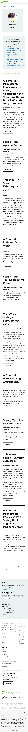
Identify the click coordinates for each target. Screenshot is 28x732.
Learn (12, 623)
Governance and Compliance (9, 661)
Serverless (4, 640)
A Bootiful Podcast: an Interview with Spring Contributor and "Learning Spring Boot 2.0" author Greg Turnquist (13, 92)
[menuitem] (26, 2)
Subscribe (8, 683)
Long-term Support (6, 657)
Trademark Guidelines (15, 700)
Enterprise (4, 654)
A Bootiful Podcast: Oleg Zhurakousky (12, 379)
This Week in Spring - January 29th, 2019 (13, 458)
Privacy (9, 700)
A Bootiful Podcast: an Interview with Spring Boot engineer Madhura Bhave (13, 518)
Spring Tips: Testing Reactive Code (13, 280)
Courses (12, 629)
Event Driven (5, 632)
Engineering (6, 107)
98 (23, 566)
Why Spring (5, 623)
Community (5, 647)
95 (15, 566)
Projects (21, 623)
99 (6, 569)
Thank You (4, 666)
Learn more (5, 589)
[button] (26, 1)
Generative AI (5, 625)
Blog (20, 628)
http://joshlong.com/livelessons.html (16, 65)
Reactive (4, 629)
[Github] (11, 27)
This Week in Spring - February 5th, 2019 (11, 319)
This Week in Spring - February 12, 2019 (11, 184)
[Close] (24, 712)
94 (12, 566)
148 (21, 569)
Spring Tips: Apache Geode (12, 143)
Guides (12, 627)
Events (3, 649)
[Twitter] (14, 27)
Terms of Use (4, 700)
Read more (8, 131)
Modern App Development (8, 663)
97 (21, 566)
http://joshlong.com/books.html (15, 59)
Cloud (3, 634)
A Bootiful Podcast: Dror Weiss (11, 242)
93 (9, 566)
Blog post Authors (9, 6)
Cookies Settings (14, 730)
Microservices (5, 627)
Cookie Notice (4, 728)
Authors (4, 651)
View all (4, 614)
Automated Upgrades (7, 659)
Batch (3, 642)
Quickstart (13, 625)
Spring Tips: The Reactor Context (13, 422)
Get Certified (13, 632)
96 (18, 566)
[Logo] (7, 2)
